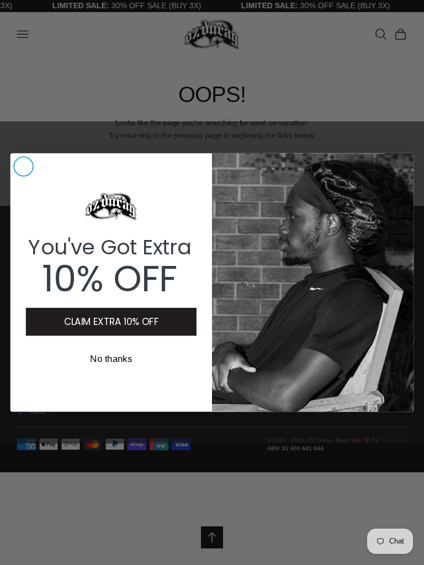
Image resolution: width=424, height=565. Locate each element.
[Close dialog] (23, 166)
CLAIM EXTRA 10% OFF (111, 321)
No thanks (111, 359)
